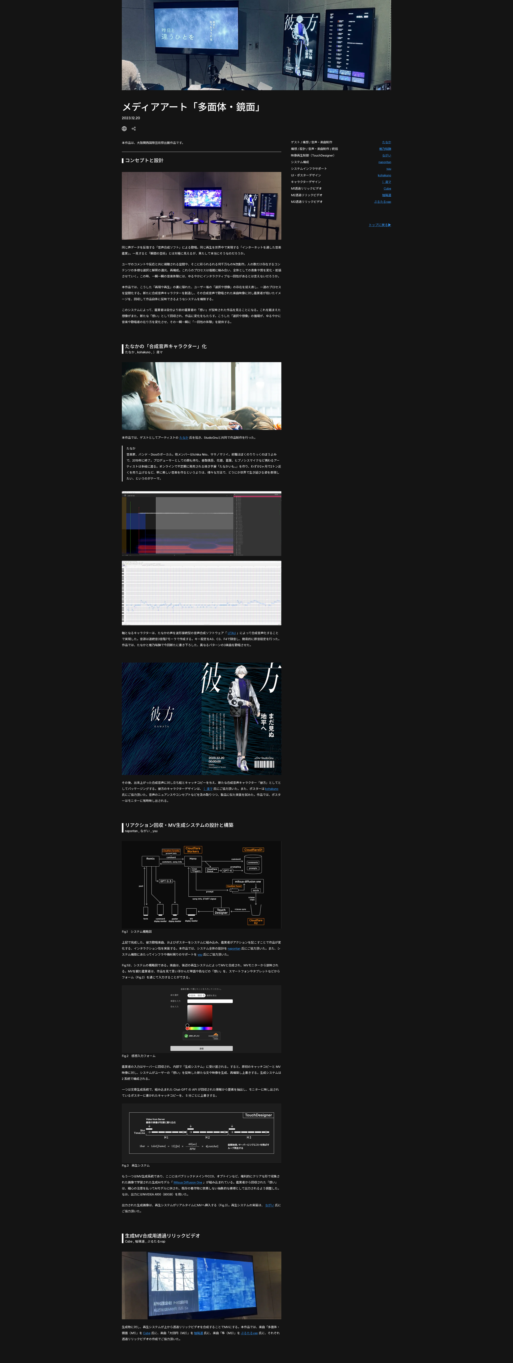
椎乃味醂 (385, 148)
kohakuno (384, 175)
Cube (387, 188)
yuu (388, 168)
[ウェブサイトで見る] (124, 128)
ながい (386, 155)
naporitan (385, 162)
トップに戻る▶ (380, 225)
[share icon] (133, 128)
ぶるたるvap (382, 201)
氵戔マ (386, 181)
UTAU (232, 633)
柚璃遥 (386, 195)
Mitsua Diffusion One (188, 1182)
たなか (386, 142)
